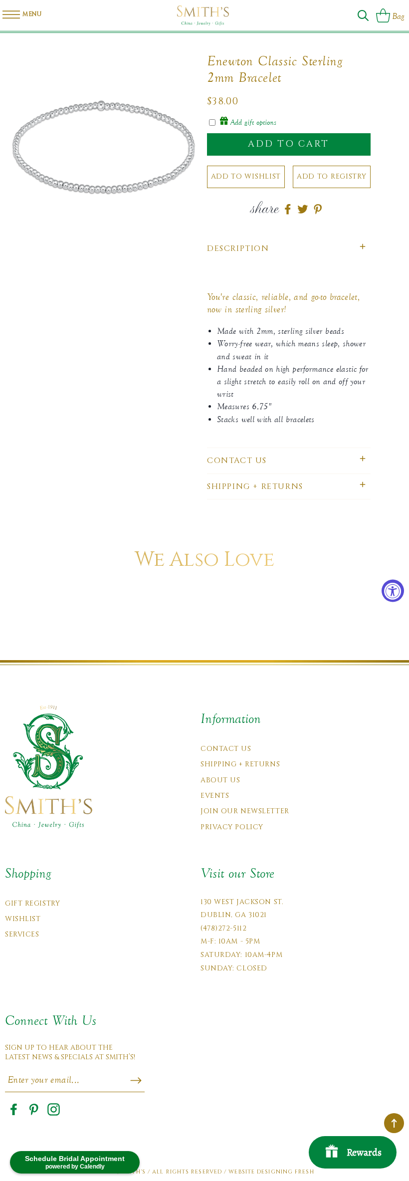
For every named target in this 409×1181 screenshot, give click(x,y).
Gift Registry (32, 903)
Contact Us (226, 748)
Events (215, 795)
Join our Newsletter (245, 811)
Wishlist (22, 919)
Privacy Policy (232, 827)
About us (220, 780)
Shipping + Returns (240, 764)
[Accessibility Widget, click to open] (393, 590)
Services (22, 934)
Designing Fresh (285, 1172)
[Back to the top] (394, 1123)
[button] (363, 15)
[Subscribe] (136, 1080)
